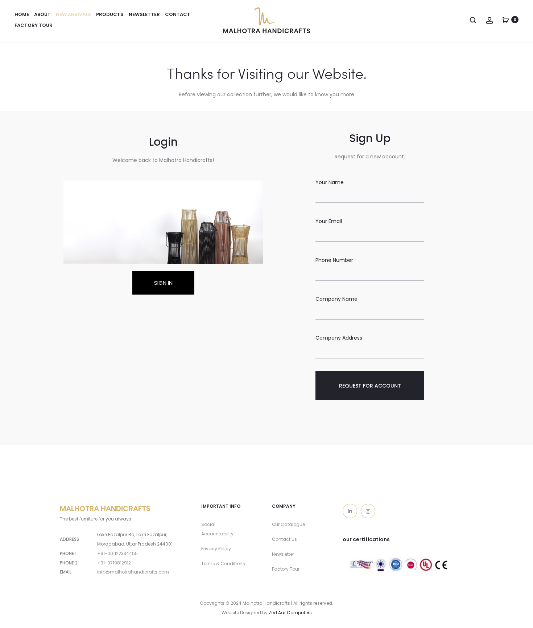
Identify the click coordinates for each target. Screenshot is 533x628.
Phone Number (334, 260)
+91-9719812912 (114, 563)
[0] (505, 19)
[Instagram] (368, 511)
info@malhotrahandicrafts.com (133, 572)
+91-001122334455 (117, 553)
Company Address (338, 337)
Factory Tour (34, 25)
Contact (177, 14)
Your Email (328, 221)
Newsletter (283, 554)
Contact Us (284, 539)
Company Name (336, 299)
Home (22, 14)
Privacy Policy (216, 549)
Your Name (329, 182)
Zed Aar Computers (290, 612)
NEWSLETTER (144, 14)
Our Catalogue (288, 524)
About (42, 14)
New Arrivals (73, 14)
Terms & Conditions (223, 563)
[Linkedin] (350, 511)
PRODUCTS (110, 14)
